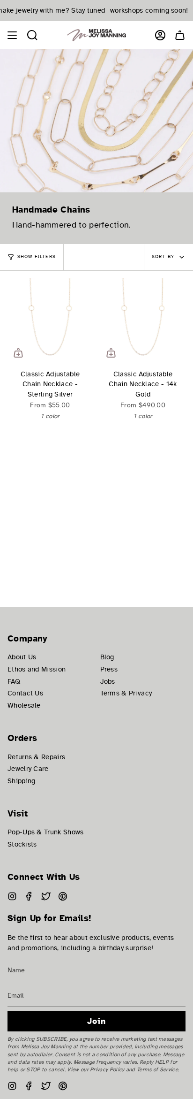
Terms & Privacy (126, 693)
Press (109, 669)
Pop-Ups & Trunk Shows (45, 832)
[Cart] (180, 35)
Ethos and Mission (36, 669)
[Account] (160, 35)
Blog (107, 657)
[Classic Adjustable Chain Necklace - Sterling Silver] (50, 321)
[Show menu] (12, 35)
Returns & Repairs (36, 757)
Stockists (22, 844)
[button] (32, 35)
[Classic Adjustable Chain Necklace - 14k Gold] (143, 321)
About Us (21, 657)
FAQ (13, 681)
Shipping (21, 781)
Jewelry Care (28, 768)
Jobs (107, 681)
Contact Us (25, 693)
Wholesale (24, 705)
